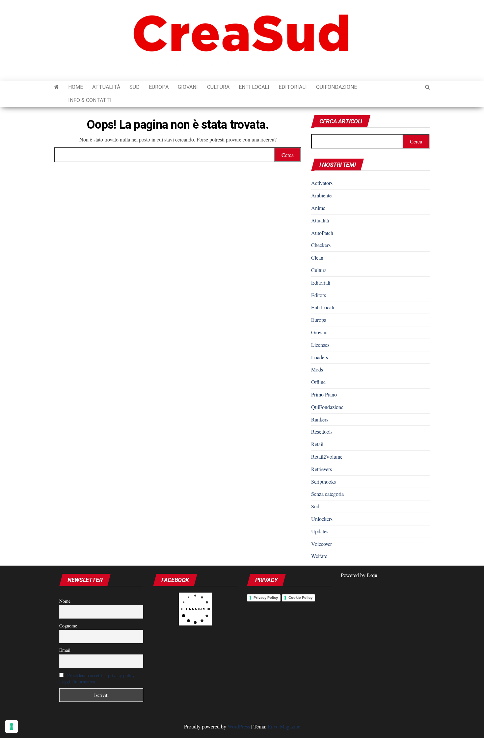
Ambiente (321, 195)
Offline (318, 381)
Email (64, 650)
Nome (64, 601)
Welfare (319, 555)
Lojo (372, 575)
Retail (317, 444)
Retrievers (321, 469)
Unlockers (322, 518)
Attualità (106, 87)
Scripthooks (323, 481)
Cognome (68, 626)
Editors (318, 295)
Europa (159, 87)
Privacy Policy (266, 597)
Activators (322, 182)
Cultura (218, 87)
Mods (317, 369)
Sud (134, 87)
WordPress (239, 726)
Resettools (322, 431)
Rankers (319, 419)
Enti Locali (254, 87)
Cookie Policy (300, 597)
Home (75, 87)
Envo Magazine (284, 726)
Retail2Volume (326, 456)
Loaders (319, 357)
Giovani (188, 87)
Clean (317, 257)
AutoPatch (322, 232)
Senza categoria (327, 493)
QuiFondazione (336, 87)
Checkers (321, 245)
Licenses (320, 344)
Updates (319, 531)
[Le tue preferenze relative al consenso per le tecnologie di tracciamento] (11, 726)
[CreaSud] (56, 87)
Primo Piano (324, 394)
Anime (318, 207)
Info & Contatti (90, 100)
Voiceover (321, 543)
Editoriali (293, 87)
